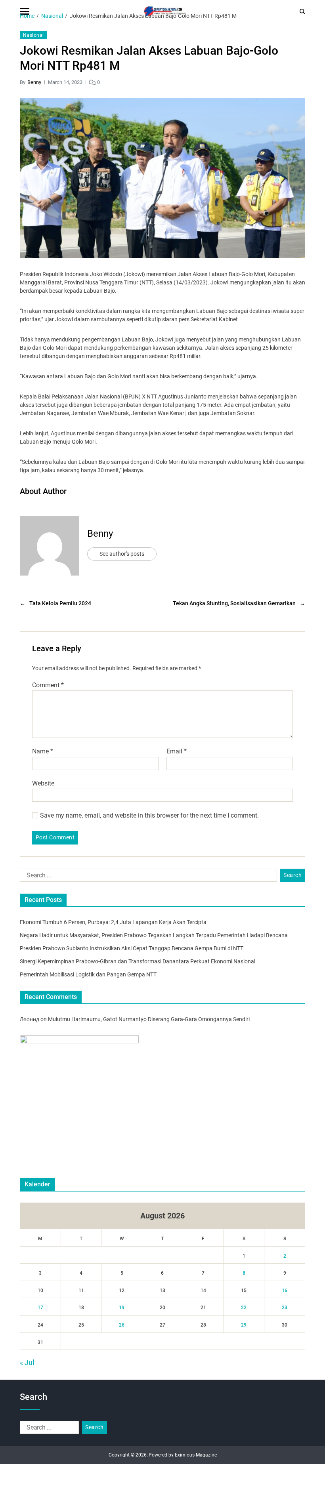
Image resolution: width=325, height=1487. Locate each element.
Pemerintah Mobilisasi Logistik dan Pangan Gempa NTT (88, 974)
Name (42, 751)
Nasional (33, 35)
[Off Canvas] (24, 11)
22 (244, 1307)
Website (43, 783)
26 (121, 1325)
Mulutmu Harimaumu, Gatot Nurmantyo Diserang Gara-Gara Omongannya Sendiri (149, 1019)
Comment (48, 685)
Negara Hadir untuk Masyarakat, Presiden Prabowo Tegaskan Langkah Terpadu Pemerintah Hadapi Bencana (154, 935)
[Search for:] (147, 877)
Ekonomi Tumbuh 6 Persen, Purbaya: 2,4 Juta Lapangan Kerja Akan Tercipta (113, 922)
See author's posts (121, 554)
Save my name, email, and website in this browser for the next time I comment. (149, 815)
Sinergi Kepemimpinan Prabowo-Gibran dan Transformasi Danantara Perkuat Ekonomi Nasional (137, 961)
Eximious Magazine (196, 1455)
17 (40, 1307)
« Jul (27, 1362)
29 (244, 1325)
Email (176, 751)
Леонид (29, 1019)
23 (284, 1307)
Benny (34, 82)
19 (121, 1307)
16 (284, 1290)
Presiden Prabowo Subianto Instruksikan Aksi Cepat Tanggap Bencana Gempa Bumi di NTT (131, 948)
